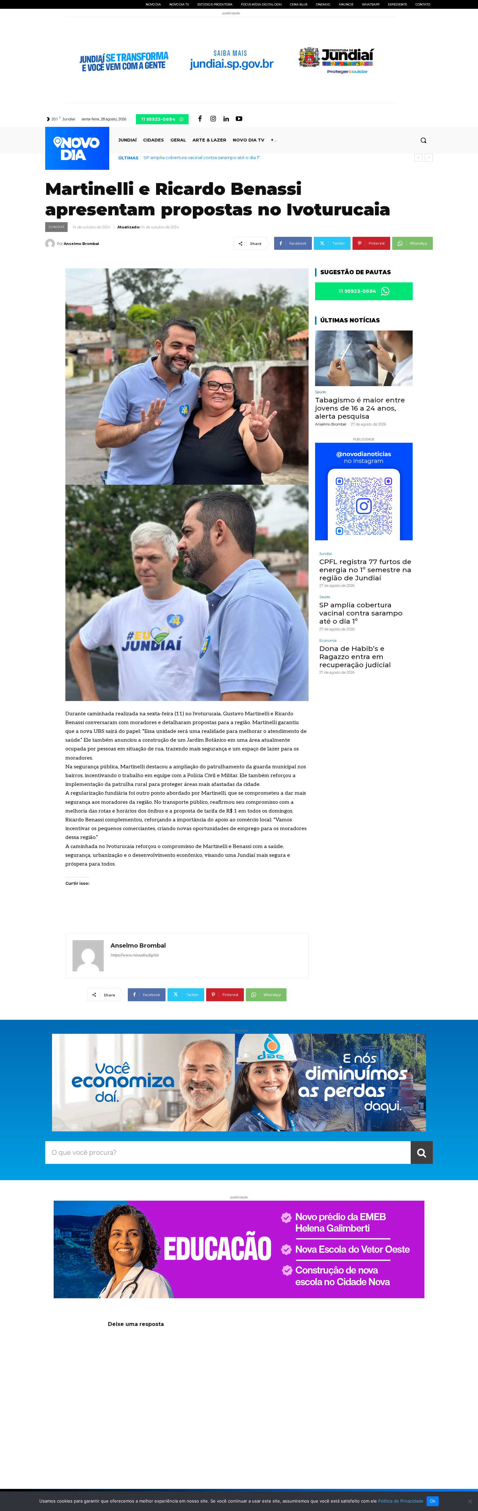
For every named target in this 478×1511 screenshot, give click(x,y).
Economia (328, 640)
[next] (429, 158)
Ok (433, 1501)
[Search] (422, 1152)
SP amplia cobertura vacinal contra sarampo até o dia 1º (361, 613)
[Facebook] (200, 119)
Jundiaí (56, 227)
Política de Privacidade (400, 1501)
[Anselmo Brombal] (51, 244)
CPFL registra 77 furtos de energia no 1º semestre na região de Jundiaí (365, 570)
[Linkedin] (226, 119)
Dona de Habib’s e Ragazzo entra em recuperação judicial (206, 157)
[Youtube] (239, 119)
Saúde (320, 392)
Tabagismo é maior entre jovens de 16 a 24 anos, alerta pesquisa (360, 408)
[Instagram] (213, 119)
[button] (423, 140)
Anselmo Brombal (81, 243)
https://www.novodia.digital (134, 955)
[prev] (418, 158)
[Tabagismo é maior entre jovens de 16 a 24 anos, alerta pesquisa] (364, 358)
